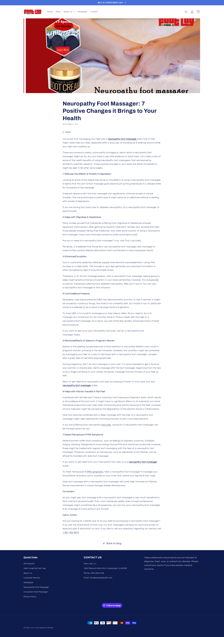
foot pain (106, 425)
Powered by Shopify (45, 627)
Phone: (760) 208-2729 (94, 573)
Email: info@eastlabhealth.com (98, 578)
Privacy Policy (30, 597)
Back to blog (114, 543)
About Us (28, 573)
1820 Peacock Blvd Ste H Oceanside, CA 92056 (105, 568)
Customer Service (32, 578)
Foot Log (33, 627)
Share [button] (68, 132)
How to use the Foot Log (35, 568)
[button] (69, 12)
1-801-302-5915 (71, 532)
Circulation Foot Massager (36, 592)
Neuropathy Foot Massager (36, 587)
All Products (29, 564)
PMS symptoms (95, 472)
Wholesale (28, 583)
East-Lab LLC (90, 564)
